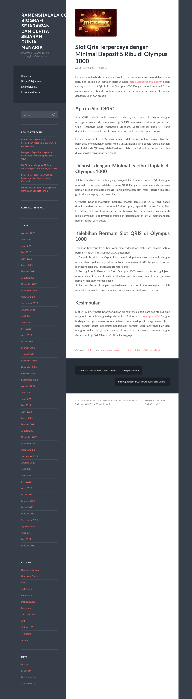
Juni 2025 (26, 322)
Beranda (26, 76)
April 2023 (26, 488)
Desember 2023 (29, 437)
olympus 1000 (151, 316)
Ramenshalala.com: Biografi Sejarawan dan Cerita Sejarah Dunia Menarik (47, 31)
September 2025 (29, 303)
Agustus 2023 (28, 462)
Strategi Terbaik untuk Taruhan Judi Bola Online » (142, 381)
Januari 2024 (27, 430)
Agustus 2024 (28, 386)
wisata (24, 640)
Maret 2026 (27, 265)
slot (23, 620)
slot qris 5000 (141, 350)
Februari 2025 (28, 347)
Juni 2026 (26, 246)
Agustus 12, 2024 (85, 68)
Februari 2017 (28, 545)
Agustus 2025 (28, 309)
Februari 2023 (28, 501)
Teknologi (26, 633)
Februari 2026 (28, 271)
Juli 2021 (26, 532)
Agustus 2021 (28, 526)
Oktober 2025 (28, 296)
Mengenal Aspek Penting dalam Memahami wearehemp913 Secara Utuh (38, 155)
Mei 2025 (26, 328)
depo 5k (104, 350)
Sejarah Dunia (29, 86)
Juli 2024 (26, 392)
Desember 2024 (29, 360)
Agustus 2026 (28, 233)
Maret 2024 (27, 418)
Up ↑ (158, 404)
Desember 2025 (29, 284)
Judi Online (26, 589)
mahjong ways (28, 601)
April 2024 (26, 411)
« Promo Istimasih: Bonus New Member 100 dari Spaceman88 (108, 370)
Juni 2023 (26, 475)
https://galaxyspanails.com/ (145, 81)
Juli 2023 (26, 469)
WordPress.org (28, 683)
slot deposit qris (116, 350)
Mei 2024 (26, 405)
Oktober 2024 (28, 373)
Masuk (24, 664)
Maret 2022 (27, 507)
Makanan (26, 608)
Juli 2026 (26, 239)
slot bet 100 (27, 627)
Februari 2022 (28, 513)
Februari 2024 (28, 424)
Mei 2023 (26, 481)
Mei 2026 (26, 252)
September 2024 (29, 379)
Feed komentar (28, 677)
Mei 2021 (26, 539)
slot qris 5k (154, 350)
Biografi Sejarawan (31, 81)
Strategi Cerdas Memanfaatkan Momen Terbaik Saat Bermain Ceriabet (36, 178)
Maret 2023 (27, 494)
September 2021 (29, 520)
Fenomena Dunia (30, 92)
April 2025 (26, 335)
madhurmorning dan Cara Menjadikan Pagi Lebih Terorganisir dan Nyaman (38, 142)
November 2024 (29, 367)
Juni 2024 (26, 399)
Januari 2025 (27, 354)
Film (23, 582)
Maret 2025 (27, 341)
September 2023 (29, 456)
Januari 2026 (27, 277)
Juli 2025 (26, 316)
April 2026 (26, 258)
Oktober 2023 (28, 449)
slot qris (129, 350)
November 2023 (29, 443)
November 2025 (29, 290)
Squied (103, 68)
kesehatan (26, 595)
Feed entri (26, 670)
